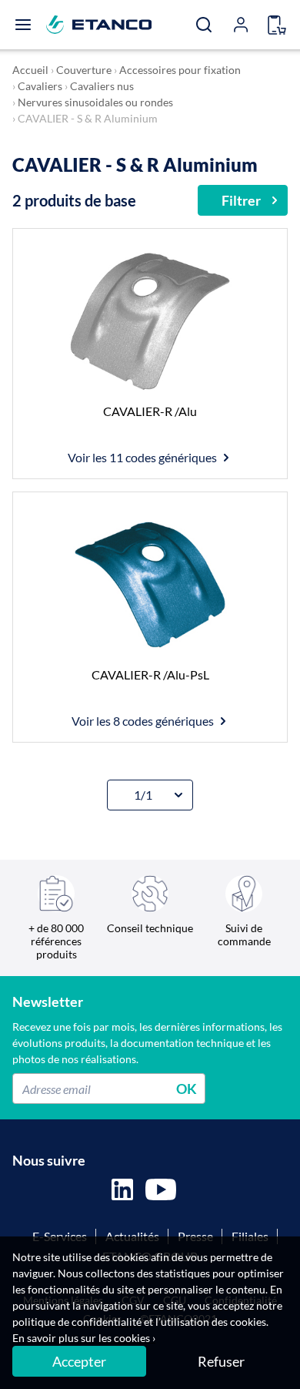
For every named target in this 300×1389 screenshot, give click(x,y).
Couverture (84, 69)
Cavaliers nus (102, 85)
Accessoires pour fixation (180, 69)
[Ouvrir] (23, 24)
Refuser (221, 1361)
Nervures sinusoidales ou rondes (95, 102)
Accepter (79, 1361)
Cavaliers (40, 85)
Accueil (30, 69)
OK (186, 1088)
